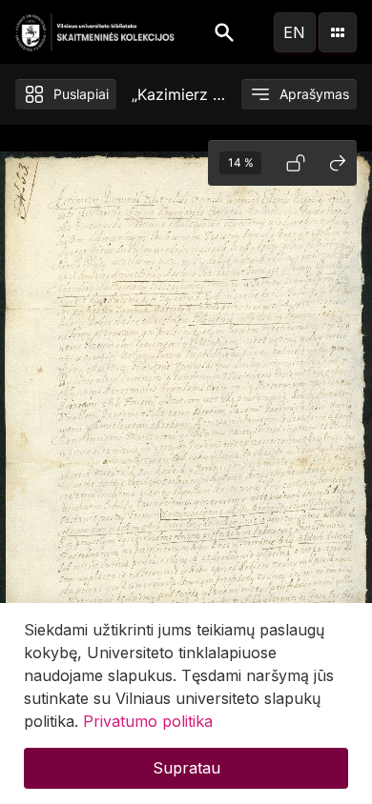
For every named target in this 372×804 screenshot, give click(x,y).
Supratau (186, 767)
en (294, 32)
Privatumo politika (148, 721)
